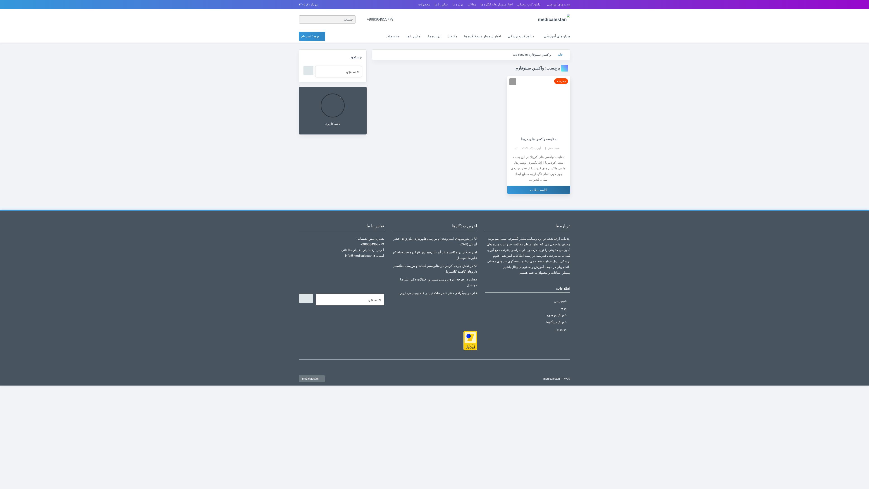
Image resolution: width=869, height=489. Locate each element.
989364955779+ (380, 19)
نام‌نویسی (560, 301)
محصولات (424, 4)
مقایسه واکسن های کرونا (538, 139)
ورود (564, 308)
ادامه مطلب (538, 190)
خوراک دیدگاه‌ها (556, 322)
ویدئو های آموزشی (558, 4)
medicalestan (310, 378)
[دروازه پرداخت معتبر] (470, 340)
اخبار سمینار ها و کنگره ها (497, 4)
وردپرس (561, 329)
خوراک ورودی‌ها (556, 315)
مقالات (472, 4)
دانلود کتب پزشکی (528, 4)
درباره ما (457, 4)
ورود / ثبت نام (310, 36)
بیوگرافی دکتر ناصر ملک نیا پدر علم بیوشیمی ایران (433, 293)
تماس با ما (441, 4)
